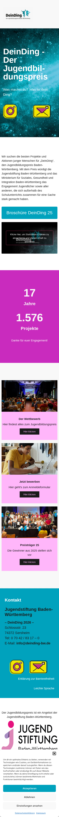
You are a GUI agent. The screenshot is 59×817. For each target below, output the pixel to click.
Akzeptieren (30, 788)
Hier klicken (29, 431)
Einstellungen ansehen (29, 805)
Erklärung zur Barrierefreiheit (36, 678)
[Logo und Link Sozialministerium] (29, 736)
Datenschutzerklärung (25, 813)
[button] (54, 753)
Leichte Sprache (44, 688)
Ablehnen (29, 797)
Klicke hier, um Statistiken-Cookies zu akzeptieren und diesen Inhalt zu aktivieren (29, 238)
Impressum (41, 813)
